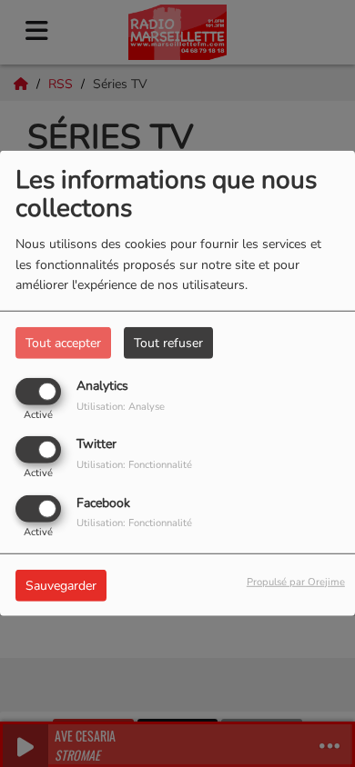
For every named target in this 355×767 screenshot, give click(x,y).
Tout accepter (63, 343)
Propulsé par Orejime (296, 581)
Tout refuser (168, 343)
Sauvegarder (60, 584)
